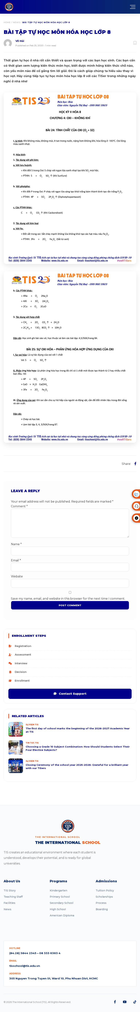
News (16, 22)
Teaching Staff (13, 896)
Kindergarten (58, 890)
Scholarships (104, 896)
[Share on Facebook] (135, 464)
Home (7, 22)
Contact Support (72, 693)
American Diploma (62, 915)
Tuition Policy (105, 890)
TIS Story (10, 890)
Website (17, 576)
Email (16, 560)
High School (58, 909)
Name (16, 544)
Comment (19, 506)
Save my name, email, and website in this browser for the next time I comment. (68, 598)
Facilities (9, 903)
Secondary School (61, 903)
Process (101, 903)
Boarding (102, 909)
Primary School (60, 896)
